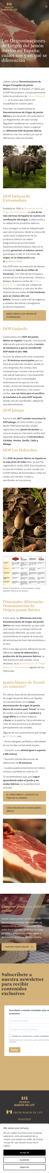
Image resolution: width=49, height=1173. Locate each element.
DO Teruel (10, 736)
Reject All (24, 1167)
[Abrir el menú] (46, 6)
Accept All (24, 1152)
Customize (24, 1160)
